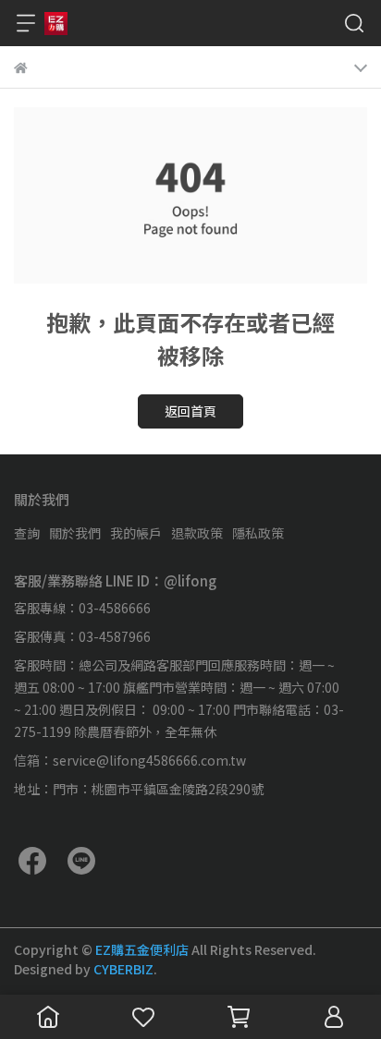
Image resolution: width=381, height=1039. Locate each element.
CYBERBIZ (123, 969)
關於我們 (75, 533)
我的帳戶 (136, 533)
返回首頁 (190, 411)
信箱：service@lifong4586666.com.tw (130, 760)
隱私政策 (258, 533)
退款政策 (197, 533)
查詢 (27, 533)
